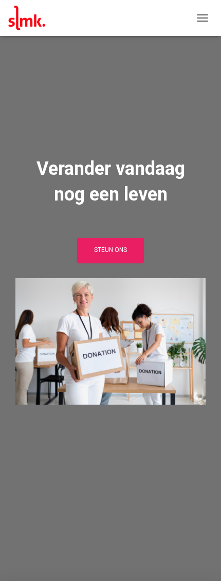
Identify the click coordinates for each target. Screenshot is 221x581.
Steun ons (110, 249)
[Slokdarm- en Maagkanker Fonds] (31, 18)
